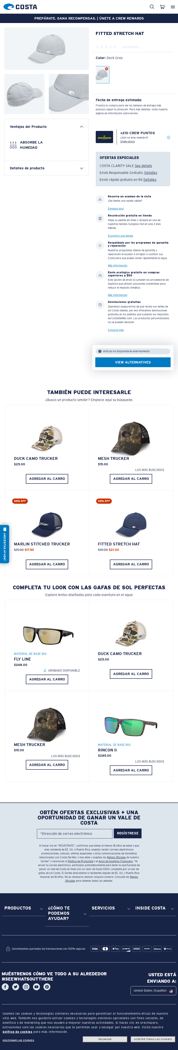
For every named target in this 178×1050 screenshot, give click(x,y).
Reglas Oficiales (116, 857)
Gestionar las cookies (18, 1040)
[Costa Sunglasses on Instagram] (26, 986)
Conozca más (116, 330)
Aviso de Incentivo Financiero (116, 861)
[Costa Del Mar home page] (20, 6)
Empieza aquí (116, 208)
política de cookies (17, 1031)
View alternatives (133, 362)
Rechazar (105, 1039)
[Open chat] (4, 544)
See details (143, 166)
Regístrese (127, 833)
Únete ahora (127, 141)
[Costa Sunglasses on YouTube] (36, 986)
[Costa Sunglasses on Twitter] (15, 986)
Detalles (150, 173)
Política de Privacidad (80, 861)
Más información (117, 265)
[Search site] (152, 7)
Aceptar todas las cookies (153, 1039)
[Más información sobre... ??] (168, 137)
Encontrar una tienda (120, 235)
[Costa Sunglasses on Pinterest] (46, 986)
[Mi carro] (162, 7)
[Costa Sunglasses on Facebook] (5, 986)
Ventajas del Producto (28, 127)
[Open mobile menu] (173, 7)
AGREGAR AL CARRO (47, 479)
